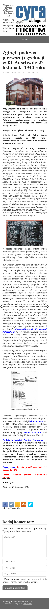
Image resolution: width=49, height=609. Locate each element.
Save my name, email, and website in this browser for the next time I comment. (25, 580)
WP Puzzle (27, 603)
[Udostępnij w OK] (17, 504)
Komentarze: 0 (33, 72)
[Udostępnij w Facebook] (5, 504)
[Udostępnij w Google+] (23, 504)
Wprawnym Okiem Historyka (8, 10)
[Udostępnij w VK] (11, 504)
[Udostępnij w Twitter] (30, 504)
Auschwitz (21, 72)
